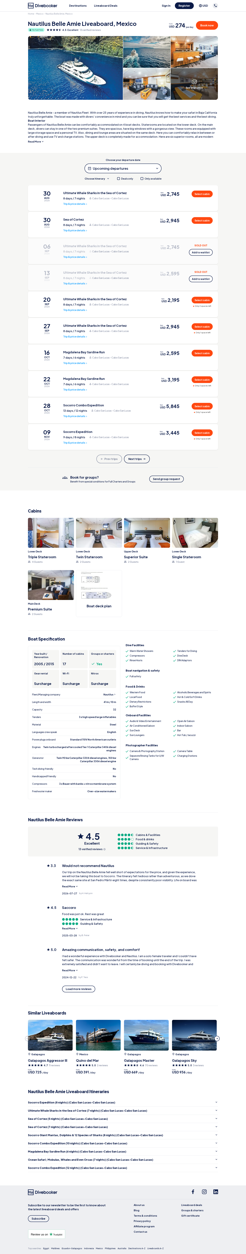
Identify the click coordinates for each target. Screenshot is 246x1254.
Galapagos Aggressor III (47, 1060)
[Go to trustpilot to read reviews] (67, 1234)
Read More (34, 141)
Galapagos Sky (184, 1060)
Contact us (140, 1231)
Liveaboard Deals (105, 5)
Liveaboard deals (191, 1204)
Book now (207, 25)
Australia (122, 1248)
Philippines (110, 1248)
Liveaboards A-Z (155, 1248)
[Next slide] (217, 1038)
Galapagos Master (139, 1060)
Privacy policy (142, 1220)
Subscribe (38, 1218)
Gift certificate (190, 1215)
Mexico (40, 14)
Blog (136, 1210)
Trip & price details (74, 203)
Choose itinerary (95, 178)
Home (31, 14)
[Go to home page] (42, 6)
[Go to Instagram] (204, 1192)
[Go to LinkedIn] (215, 1192)
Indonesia (89, 1248)
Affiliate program (144, 1226)
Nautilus (108, 694)
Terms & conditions (145, 1215)
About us (139, 1204)
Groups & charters (192, 1210)
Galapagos (38, 1054)
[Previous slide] (27, 1038)
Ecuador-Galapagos (72, 1248)
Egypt (46, 1248)
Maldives (55, 1248)
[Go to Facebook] (193, 1192)
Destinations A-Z (136, 1248)
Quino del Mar (87, 1060)
